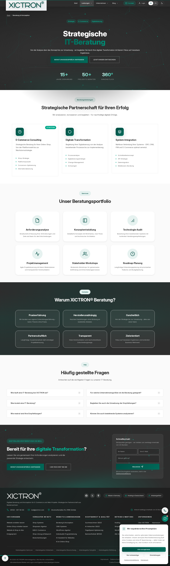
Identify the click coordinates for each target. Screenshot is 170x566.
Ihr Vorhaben (13, 517)
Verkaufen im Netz (42, 517)
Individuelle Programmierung (66, 534)
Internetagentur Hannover (24, 550)
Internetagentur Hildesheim (44, 550)
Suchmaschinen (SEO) (93, 523)
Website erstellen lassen (16, 523)
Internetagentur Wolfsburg (107, 550)
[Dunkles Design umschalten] (162, 3)
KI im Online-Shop (62, 542)
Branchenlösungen (40, 538)
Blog (114, 3)
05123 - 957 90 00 (17, 510)
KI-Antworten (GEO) (92, 526)
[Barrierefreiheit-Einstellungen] (5, 558)
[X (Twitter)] (92, 495)
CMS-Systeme (61, 526)
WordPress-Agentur (63, 530)
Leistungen (86, 3)
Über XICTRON (143, 523)
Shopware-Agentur (40, 526)
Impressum (156, 523)
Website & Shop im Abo (15, 530)
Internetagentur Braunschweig (66, 550)
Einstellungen (155, 555)
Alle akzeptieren (144, 549)
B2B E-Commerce (39, 530)
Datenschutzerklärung (123, 473)
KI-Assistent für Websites (65, 538)
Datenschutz (115, 559)
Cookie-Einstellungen (116, 562)
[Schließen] (166, 506)
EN (155, 3)
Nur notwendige (133, 555)
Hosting (117, 523)
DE (151, 3)
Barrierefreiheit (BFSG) (93, 534)
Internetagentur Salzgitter (87, 550)
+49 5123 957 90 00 (58, 467)
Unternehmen (101, 3)
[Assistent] (165, 518)
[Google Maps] (98, 495)
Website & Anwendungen (68, 517)
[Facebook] (86, 495)
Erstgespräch (12, 534)
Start (75, 3)
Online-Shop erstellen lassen (17, 526)
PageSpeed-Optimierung (94, 530)
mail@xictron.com (37, 510)
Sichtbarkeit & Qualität (97, 517)
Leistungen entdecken (104, 60)
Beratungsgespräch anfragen (69, 60)
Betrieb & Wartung (124, 517)
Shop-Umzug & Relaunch (42, 534)
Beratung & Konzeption (64, 523)
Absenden (136, 467)
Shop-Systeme (38, 523)
